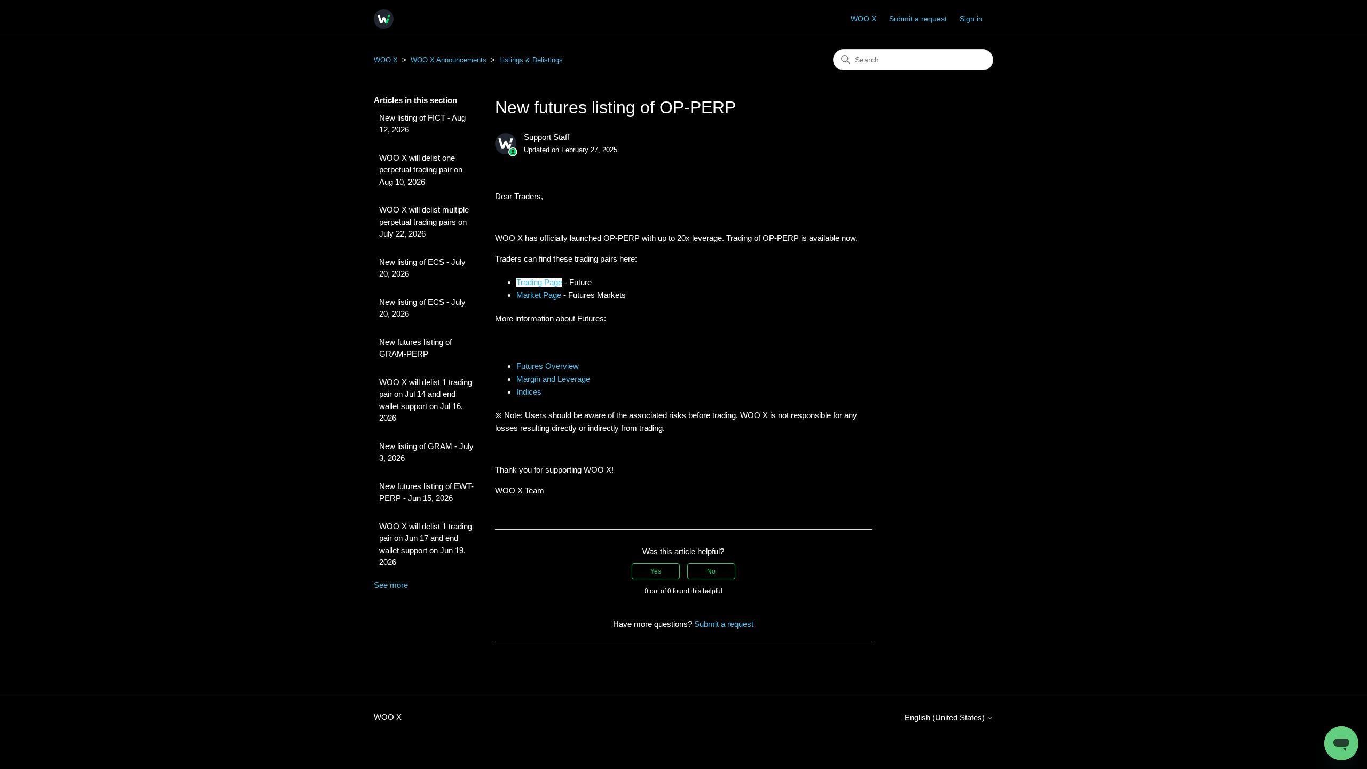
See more (391, 585)
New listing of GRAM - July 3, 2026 (426, 452)
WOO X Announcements (448, 60)
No (711, 571)
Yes (655, 571)
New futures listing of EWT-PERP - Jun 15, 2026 (426, 492)
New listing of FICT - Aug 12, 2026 (422, 124)
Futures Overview (547, 366)
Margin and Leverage (553, 378)
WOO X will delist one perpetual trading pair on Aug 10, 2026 (420, 169)
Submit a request (918, 18)
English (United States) (946, 717)
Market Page (538, 295)
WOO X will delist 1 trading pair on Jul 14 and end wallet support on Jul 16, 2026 (425, 400)
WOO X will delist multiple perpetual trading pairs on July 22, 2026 (424, 221)
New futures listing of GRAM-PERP (415, 348)
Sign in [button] (971, 18)
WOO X (863, 18)
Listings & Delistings (531, 60)
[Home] (384, 19)
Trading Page (539, 282)
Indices (528, 391)
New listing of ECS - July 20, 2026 (422, 268)
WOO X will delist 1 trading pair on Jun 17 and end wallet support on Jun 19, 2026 (425, 544)
